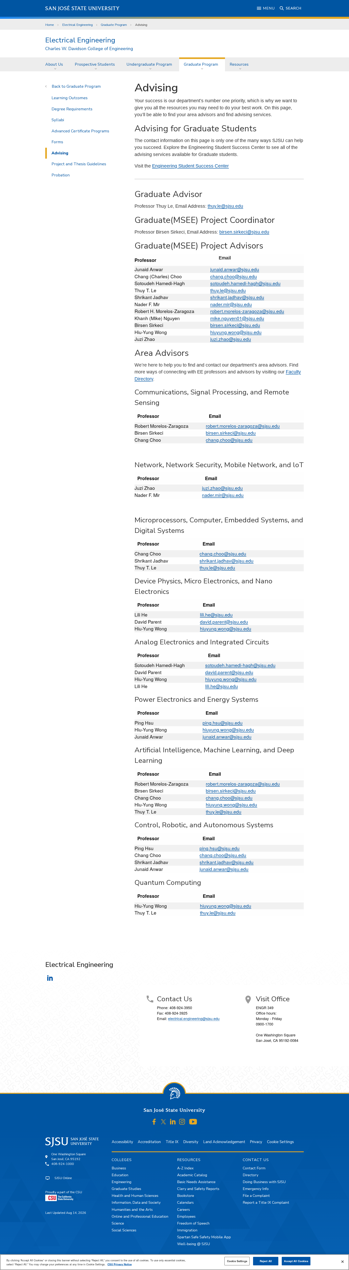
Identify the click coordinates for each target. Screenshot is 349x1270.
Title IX (172, 1142)
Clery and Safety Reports (198, 1188)
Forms (57, 142)
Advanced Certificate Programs (80, 131)
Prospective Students (95, 64)
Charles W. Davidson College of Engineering (89, 49)
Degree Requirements (72, 109)
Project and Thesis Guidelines (79, 164)
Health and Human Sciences (135, 1195)
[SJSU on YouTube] (193, 1122)
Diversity (190, 1142)
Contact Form (254, 1168)
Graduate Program (114, 25)
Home (49, 25)
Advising (60, 153)
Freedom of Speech (193, 1223)
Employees (186, 1216)
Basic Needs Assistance (196, 1181)
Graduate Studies (126, 1188)
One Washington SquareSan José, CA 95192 (68, 1156)
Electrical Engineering (77, 25)
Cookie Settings (280, 1142)
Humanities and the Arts (132, 1209)
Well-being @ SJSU (193, 1244)
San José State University (82, 8)
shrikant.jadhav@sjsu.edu (237, 297)
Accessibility (122, 1142)
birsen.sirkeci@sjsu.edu (244, 232)
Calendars (185, 1202)
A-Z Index (185, 1168)
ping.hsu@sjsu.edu (223, 722)
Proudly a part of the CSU (63, 1192)
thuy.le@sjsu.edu (225, 206)
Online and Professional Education (140, 1216)
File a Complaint (256, 1195)
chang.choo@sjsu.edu (233, 276)
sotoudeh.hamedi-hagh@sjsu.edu (245, 283)
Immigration (187, 1230)
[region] (174, 1262)
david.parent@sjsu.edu (224, 621)
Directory (250, 1175)
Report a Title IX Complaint (266, 1202)
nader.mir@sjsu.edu (231, 304)
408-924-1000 (62, 1164)
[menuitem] (55, 64)
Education (120, 1175)
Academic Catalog (192, 1175)
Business (119, 1168)
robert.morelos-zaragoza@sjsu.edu (247, 311)
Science (118, 1223)
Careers (183, 1209)
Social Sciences (124, 1230)
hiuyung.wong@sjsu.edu (236, 332)
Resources (239, 64)
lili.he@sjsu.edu (216, 614)
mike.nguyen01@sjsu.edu (237, 318)
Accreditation (149, 1142)
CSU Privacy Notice (119, 1264)
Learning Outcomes (70, 98)
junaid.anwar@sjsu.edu (234, 269)
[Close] (342, 1261)
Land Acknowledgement (224, 1142)
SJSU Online (63, 1178)
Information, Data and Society (136, 1202)
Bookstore (185, 1195)
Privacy (256, 1142)
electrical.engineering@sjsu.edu (194, 1018)
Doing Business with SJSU (264, 1181)
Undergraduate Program (149, 64)
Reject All (266, 1261)
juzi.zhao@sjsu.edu (230, 339)
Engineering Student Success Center (190, 166)
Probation (61, 175)
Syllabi (58, 120)
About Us (54, 64)
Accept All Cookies (296, 1261)
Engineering (121, 1181)
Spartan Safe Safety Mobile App (204, 1237)
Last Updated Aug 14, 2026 (65, 1213)
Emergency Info (256, 1188)
